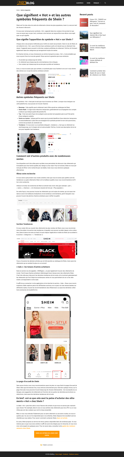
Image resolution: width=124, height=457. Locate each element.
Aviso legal (58, 454)
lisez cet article (62, 418)
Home (18, 10)
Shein (88, 3)
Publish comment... (48, 445)
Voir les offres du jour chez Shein (47, 434)
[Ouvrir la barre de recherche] (105, 3)
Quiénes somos (73, 454)
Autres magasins (25, 10)
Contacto (65, 454)
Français (96, 3)
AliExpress (79, 3)
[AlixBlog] (25, 3)
